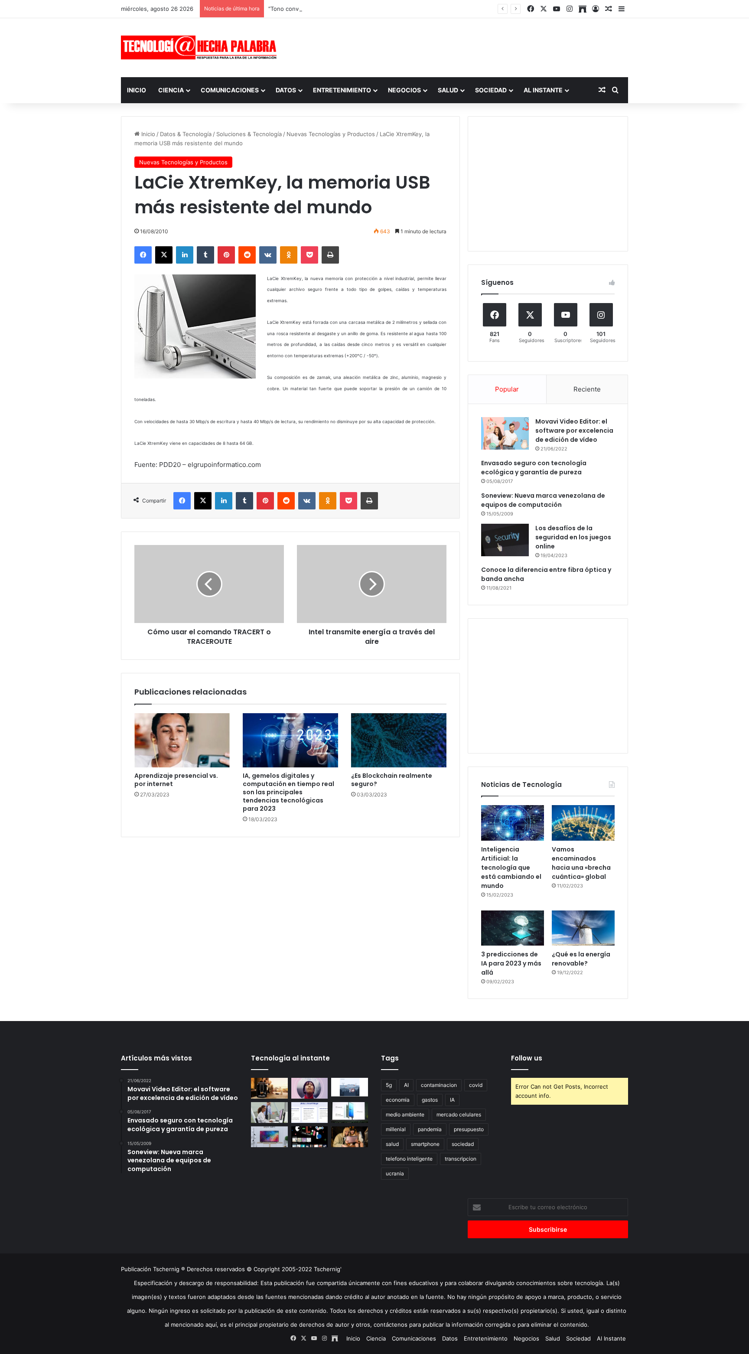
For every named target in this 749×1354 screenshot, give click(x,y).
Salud (448, 90)
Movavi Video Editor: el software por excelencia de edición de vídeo (574, 430)
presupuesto (469, 1129)
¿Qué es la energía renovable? (581, 959)
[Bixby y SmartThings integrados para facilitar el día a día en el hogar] (309, 1112)
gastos (430, 1099)
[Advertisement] (461, 46)
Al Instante (543, 90)
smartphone (425, 1144)
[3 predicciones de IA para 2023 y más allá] (512, 928)
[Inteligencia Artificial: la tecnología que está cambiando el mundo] (512, 823)
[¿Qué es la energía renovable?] (583, 928)
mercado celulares (458, 1114)
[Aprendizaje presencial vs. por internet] (182, 740)
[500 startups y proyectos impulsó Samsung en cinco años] (309, 1136)
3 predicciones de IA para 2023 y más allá (511, 963)
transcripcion (460, 1158)
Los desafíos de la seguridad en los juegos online (573, 537)
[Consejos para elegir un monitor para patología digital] (269, 1112)
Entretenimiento (342, 90)
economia (398, 1099)
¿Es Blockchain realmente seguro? (391, 779)
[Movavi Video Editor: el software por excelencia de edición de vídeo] (505, 433)
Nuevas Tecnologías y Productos (331, 134)
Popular (507, 389)
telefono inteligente (409, 1158)
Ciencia (171, 90)
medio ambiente (405, 1114)
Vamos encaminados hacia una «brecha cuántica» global (581, 863)
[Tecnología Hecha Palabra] (201, 47)
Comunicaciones (230, 90)
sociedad (463, 1144)
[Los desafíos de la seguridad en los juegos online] (505, 540)
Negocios (404, 90)
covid (475, 1085)
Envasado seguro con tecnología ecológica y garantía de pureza (533, 467)
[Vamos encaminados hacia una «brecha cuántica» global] (583, 823)
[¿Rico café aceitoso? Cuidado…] (269, 1088)
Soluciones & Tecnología (249, 134)
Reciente (587, 389)
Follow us (526, 1058)
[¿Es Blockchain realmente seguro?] (398, 740)
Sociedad (491, 90)
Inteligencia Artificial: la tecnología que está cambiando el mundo (511, 867)
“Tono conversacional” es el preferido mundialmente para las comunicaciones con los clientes (394, 8)
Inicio (136, 90)
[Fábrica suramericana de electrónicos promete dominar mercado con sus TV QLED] (269, 1136)
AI (406, 1085)
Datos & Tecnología (186, 134)
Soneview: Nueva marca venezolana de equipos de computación (543, 500)
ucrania (395, 1173)
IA (452, 1099)
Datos (286, 90)
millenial (396, 1129)
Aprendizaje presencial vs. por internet (176, 779)
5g (389, 1085)
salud (392, 1144)
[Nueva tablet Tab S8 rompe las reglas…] (349, 1136)
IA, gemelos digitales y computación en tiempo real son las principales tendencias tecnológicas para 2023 (288, 792)
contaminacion (439, 1085)
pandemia (430, 1129)
